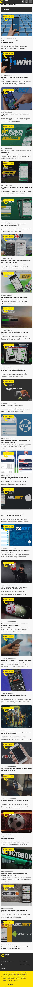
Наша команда (23, 961)
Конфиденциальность (7, 961)
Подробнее (15, 980)
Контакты (3, 968)
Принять (10, 984)
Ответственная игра (25, 964)
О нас (2, 964)
